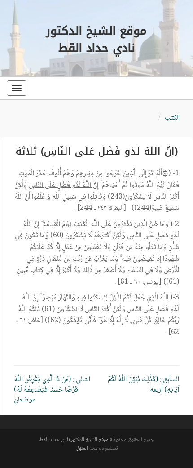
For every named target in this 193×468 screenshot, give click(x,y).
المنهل (82, 448)
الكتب (172, 118)
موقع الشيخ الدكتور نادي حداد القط (74, 440)
